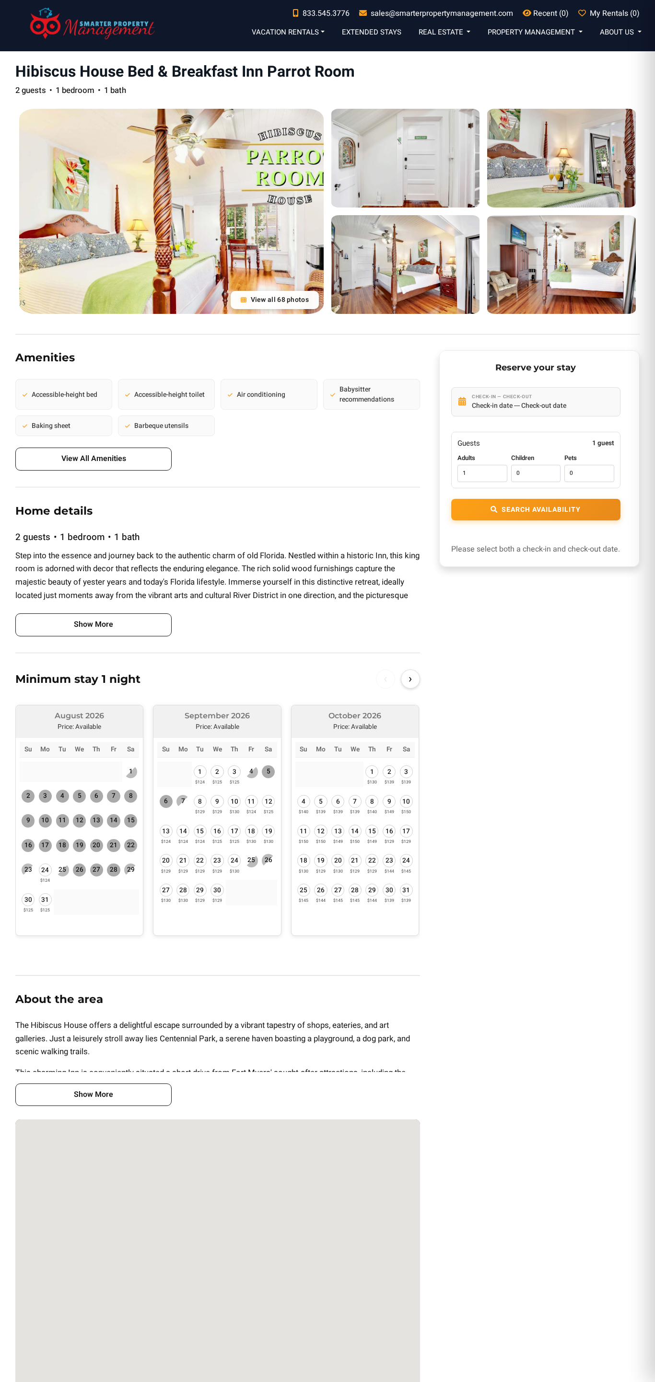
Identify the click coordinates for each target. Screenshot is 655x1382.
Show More (93, 624)
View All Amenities (93, 458)
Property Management (532, 32)
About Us (618, 32)
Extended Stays (371, 32)
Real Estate (442, 32)
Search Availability (541, 510)
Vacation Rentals (285, 32)
